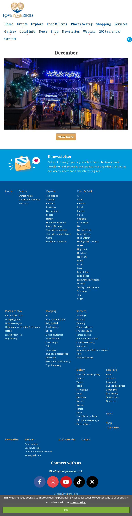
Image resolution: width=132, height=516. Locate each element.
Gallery (10, 32)
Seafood (81, 283)
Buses (109, 374)
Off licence (51, 357)
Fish (79, 226)
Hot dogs (81, 253)
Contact (10, 39)
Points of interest (54, 226)
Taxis (78, 353)
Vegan (80, 298)
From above (82, 389)
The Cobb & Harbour (86, 416)
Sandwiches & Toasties (88, 279)
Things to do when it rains (58, 234)
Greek (80, 245)
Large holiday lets (13, 334)
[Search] (129, 39)
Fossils (49, 214)
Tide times (111, 401)
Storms (79, 401)
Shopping (103, 25)
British (80, 207)
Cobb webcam (32, 444)
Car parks (111, 378)
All (78, 195)
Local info (27, 32)
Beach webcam (32, 447)
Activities (50, 199)
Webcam (89, 32)
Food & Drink (57, 25)
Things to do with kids (56, 230)
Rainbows (81, 397)
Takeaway (82, 291)
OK (66, 510)
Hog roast (82, 249)
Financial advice (84, 330)
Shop (54, 32)
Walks (49, 237)
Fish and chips (84, 230)
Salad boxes (83, 275)
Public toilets (112, 397)
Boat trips (51, 207)
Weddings (81, 315)
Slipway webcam (33, 455)
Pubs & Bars (83, 272)
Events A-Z (24, 203)
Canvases (113, 427)
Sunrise (80, 405)
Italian (80, 264)
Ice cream (82, 256)
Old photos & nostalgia (87, 420)
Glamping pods (12, 319)
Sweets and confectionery (58, 361)
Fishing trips (52, 211)
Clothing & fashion (54, 334)
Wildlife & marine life (56, 241)
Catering (80, 323)
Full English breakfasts (87, 241)
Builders (80, 319)
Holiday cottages (13, 323)
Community (111, 389)
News (43, 31)
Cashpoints (111, 382)
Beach (79, 385)
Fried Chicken (83, 237)
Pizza (79, 268)
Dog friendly (11, 338)
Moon (79, 393)
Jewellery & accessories (57, 353)
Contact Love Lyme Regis (66, 493)
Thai (79, 295)
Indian (80, 260)
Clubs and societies (115, 385)
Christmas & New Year (29, 199)
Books (49, 330)
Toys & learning (53, 365)
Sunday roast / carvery (88, 287)
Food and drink (53, 338)
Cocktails (81, 218)
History (49, 218)
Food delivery (84, 234)
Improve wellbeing (85, 342)
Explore (37, 25)
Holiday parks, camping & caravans (22, 327)
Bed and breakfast (14, 315)
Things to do (52, 195)
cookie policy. (78, 502)
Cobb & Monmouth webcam (38, 451)
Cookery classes (84, 327)
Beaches (50, 203)
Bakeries (81, 203)
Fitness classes (83, 334)
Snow (79, 412)
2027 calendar (110, 31)
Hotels (8, 330)
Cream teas (82, 222)
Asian (79, 199)
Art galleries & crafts (55, 319)
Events (22, 25)
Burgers (81, 211)
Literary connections (56, 222)
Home (8, 24)
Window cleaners (84, 357)
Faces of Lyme (83, 424)
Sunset (79, 408)
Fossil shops (52, 342)
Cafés (80, 214)
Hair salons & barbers (87, 338)
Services (121, 25)
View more (66, 136)
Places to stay (82, 25)
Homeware (51, 350)
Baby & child (52, 323)
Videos (79, 382)
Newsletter (70, 31)
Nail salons (81, 346)
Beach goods (52, 327)
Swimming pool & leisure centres (92, 350)
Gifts (48, 346)
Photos (79, 378)
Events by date (26, 195)
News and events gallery (88, 374)
